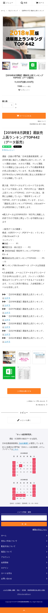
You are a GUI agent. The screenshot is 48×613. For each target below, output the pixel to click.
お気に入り (25, 90)
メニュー (9, 3)
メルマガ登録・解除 (9, 590)
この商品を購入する (24, 391)
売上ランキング (13, 10)
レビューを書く (25, 420)
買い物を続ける (41, 405)
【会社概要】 (23, 443)
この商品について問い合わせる (36, 401)
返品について (42, 121)
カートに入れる (25, 116)
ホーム (3, 10)
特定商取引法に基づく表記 (38, 124)
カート (41, 3)
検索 (25, 3)
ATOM (24, 590)
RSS (18, 590)
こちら (15, 449)
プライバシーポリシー (24, 594)
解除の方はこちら (40, 529)
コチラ (7, 298)
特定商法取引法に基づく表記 (36, 590)
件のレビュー (8, 150)
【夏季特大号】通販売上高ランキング (32, 10)
